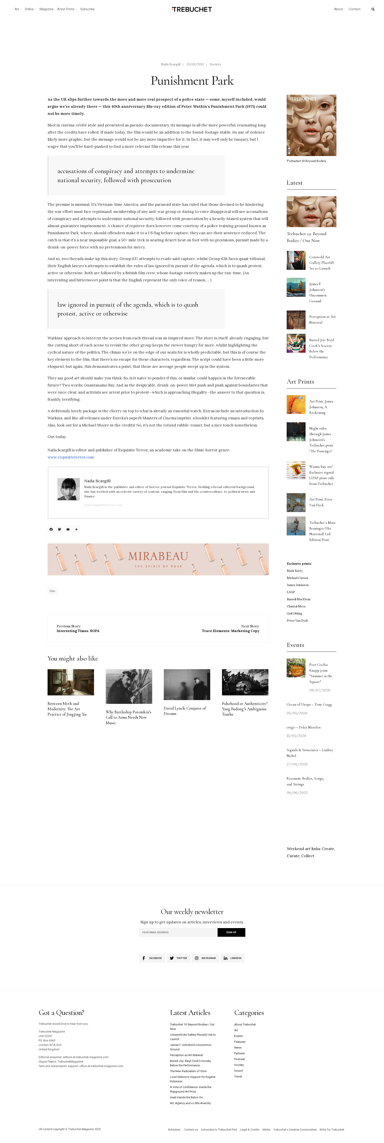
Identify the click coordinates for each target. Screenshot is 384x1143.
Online (29, 9)
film (52, 591)
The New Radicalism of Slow (188, 1071)
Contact (354, 9)
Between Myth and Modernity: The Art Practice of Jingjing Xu (67, 709)
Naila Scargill (170, 64)
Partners (239, 1053)
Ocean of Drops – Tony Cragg (309, 704)
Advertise (174, 1129)
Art (17, 9)
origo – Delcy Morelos (304, 727)
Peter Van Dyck (297, 621)
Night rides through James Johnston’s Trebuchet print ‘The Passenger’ (321, 439)
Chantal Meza (296, 606)
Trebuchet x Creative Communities (295, 1129)
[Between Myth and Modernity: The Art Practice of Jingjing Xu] (71, 682)
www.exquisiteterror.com (71, 457)
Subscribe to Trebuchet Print (219, 1129)
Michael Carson (297, 578)
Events (238, 1036)
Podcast (239, 1059)
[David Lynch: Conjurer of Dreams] (187, 684)
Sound (238, 1070)
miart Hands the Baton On (186, 1097)
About (338, 9)
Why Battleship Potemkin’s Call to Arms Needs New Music (128, 717)
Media (266, 1129)
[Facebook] (52, 530)
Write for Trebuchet (332, 1129)
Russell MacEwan (298, 599)
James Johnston (298, 585)
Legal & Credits (250, 1129)
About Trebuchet (245, 1024)
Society (215, 64)
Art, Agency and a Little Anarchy (190, 1103)
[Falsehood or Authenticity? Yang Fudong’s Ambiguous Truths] (245, 682)
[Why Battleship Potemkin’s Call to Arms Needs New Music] (129, 686)
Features (239, 1041)
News (238, 1047)
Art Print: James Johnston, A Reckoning (321, 407)
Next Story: (231, 628)
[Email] (68, 530)
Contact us (191, 1129)
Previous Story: (78, 628)
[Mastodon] (60, 530)
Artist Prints (65, 9)
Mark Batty (295, 571)
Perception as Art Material (186, 1055)
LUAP (291, 592)
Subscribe (87, 9)
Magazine (47, 9)
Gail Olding (294, 613)
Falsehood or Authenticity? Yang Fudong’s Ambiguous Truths (245, 709)
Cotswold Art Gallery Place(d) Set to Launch (321, 263)
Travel (238, 1076)
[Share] (77, 530)
